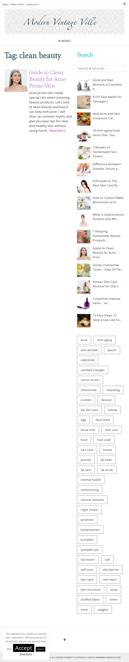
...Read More (56, 131)
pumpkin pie (90, 550)
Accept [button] (23, 647)
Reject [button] (40, 649)
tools (84, 609)
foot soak (104, 440)
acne (84, 340)
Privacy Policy (17, 4)
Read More (26, 654)
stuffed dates (90, 599)
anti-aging (104, 340)
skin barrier (111, 570)
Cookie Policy (32, 4)
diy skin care (89, 410)
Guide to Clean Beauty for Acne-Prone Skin (48, 79)
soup (113, 590)
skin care (87, 579)
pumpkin (87, 540)
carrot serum (90, 380)
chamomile (89, 390)
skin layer (110, 579)
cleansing (113, 390)
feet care (111, 430)
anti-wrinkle (89, 350)
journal (86, 460)
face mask (103, 420)
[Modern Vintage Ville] (64, 21)
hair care (87, 450)
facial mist (88, 430)
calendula (88, 360)
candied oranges (92, 370)
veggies (103, 609)
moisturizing (90, 490)
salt (107, 559)
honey (107, 450)
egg (83, 420)
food (84, 440)
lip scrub (107, 470)
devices (106, 400)
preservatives (90, 530)
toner (113, 599)
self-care (87, 570)
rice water (88, 559)
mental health (91, 480)
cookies (86, 400)
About (6, 4)
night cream (89, 510)
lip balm (106, 460)
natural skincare (92, 500)
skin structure (91, 590)
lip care (86, 470)
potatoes (87, 520)
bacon (112, 350)
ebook (112, 410)
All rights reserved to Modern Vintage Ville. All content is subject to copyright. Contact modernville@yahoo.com (65, 657)
